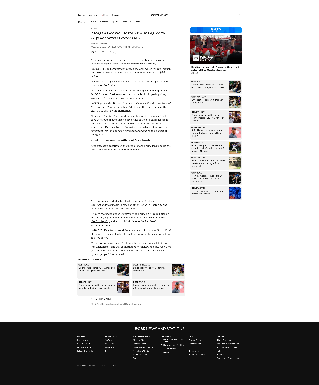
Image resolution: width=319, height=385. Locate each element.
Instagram (109, 347)
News (93, 22)
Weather (104, 22)
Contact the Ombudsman (228, 358)
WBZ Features (136, 22)
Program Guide (139, 344)
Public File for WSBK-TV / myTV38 (172, 341)
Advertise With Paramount (228, 344)
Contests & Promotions (143, 347)
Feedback (221, 355)
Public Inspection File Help (172, 345)
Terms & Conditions (141, 355)
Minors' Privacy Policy (198, 355)
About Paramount (224, 340)
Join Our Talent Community (229, 347)
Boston (81, 22)
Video (124, 22)
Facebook (109, 344)
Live (105, 15)
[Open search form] (240, 15)
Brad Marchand (132, 149)
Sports (115, 22)
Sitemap (136, 358)
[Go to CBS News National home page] (159, 15)
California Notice (196, 344)
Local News (93, 15)
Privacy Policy (195, 340)
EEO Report (166, 352)
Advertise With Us (141, 351)
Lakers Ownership (85, 351)
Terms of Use (194, 351)
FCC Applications (168, 349)
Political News (83, 340)
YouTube (109, 340)
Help (219, 351)
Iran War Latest (83, 344)
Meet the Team (139, 340)
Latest (81, 15)
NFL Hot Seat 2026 (85, 347)
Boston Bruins (103, 298)
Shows (115, 15)
